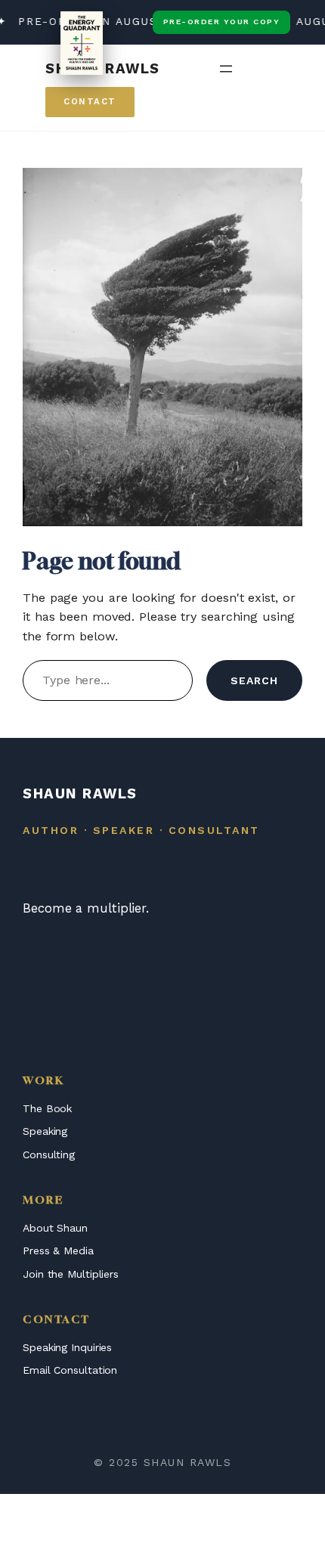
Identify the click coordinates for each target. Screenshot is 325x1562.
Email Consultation (70, 1370)
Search (254, 680)
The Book (47, 1108)
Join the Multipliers (71, 1274)
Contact (89, 101)
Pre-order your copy (221, 21)
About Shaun (55, 1228)
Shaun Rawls (102, 68)
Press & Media (58, 1250)
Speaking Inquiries (67, 1347)
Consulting (49, 1154)
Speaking (45, 1131)
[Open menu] (226, 69)
